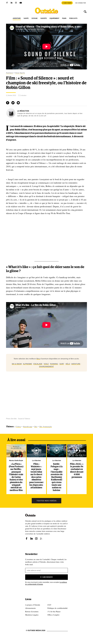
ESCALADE (37, 364)
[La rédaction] (11, 117)
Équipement (54, 18)
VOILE (46, 364)
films (38, 359)
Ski (35, 427)
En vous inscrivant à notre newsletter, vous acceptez (46, 583)
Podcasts (73, 18)
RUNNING (54, 364)
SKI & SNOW (17, 364)
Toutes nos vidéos (46, 501)
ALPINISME (27, 364)
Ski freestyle (45, 427)
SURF (61, 364)
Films (64, 18)
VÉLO (68, 364)
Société (43, 18)
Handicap (27, 427)
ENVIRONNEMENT (46, 367)
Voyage (34, 18)
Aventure (17, 18)
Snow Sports (20, 73)
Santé (26, 18)
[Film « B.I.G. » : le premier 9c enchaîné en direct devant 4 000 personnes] (76, 450)
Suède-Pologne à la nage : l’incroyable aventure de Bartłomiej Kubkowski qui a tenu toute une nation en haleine (57, 477)
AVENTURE (75, 364)
